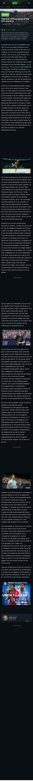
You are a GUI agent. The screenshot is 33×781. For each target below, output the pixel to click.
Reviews (8, 6)
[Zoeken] (29, 3)
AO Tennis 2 (16, 67)
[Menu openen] (4, 3)
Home (2, 6)
